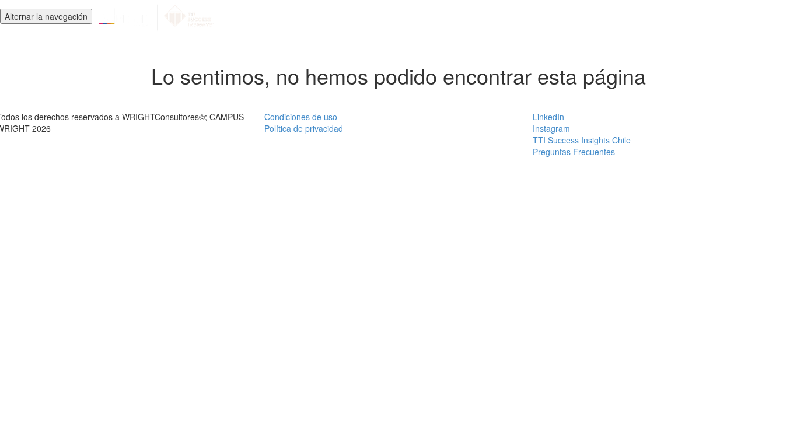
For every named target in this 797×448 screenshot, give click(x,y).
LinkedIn (548, 117)
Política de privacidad (303, 128)
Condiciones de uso (300, 117)
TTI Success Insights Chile (582, 140)
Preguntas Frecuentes (574, 152)
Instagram (551, 128)
